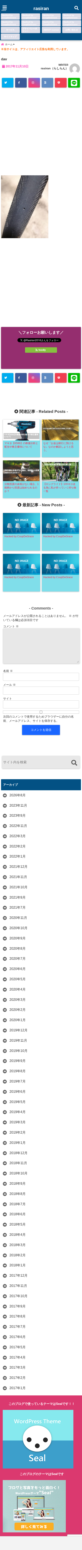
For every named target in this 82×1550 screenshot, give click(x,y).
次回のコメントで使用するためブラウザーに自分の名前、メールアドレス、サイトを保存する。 (38, 718)
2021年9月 (17, 897)
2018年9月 (17, 1183)
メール (9, 684)
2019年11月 (18, 1040)
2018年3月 (17, 1245)
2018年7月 (17, 1204)
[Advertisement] (41, 131)
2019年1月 (17, 1142)
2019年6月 (17, 1091)
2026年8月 (17, 795)
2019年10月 (18, 1051)
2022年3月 (17, 836)
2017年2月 (17, 1378)
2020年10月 (18, 928)
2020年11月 (18, 918)
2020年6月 (17, 969)
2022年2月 (17, 846)
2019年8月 (17, 1071)
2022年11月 (18, 826)
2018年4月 (17, 1234)
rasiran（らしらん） (54, 68)
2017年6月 (17, 1337)
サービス (10, 30)
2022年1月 (17, 856)
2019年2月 (17, 1132)
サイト (7, 698)
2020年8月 (17, 948)
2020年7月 (17, 958)
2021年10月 (18, 887)
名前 (8, 671)
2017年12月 (18, 1275)
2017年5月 (17, 1347)
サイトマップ (10, 36)
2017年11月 (18, 1286)
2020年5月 (17, 979)
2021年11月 (18, 877)
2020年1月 (17, 1020)
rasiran (41, 8)
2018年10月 (18, 1173)
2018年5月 (17, 1224)
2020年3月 (17, 999)
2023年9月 (17, 815)
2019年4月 (17, 1112)
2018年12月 (18, 1153)
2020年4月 (17, 989)
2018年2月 (17, 1255)
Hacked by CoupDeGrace (9, 16)
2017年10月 (18, 1296)
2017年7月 (17, 1326)
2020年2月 (17, 1009)
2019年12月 (18, 1030)
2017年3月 (17, 1367)
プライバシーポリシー (29, 29)
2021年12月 (18, 866)
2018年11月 (18, 1163)
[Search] (74, 762)
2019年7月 (17, 1081)
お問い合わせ (71, 30)
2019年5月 (17, 1102)
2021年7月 (17, 907)
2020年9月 (17, 938)
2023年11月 (18, 805)
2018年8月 (17, 1194)
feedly (42, 350)
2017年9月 (17, 1306)
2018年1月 (17, 1265)
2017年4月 (17, 1357)
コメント (11, 626)
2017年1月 (17, 1388)
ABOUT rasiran (51, 30)
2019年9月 (17, 1061)
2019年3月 (17, 1122)
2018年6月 (17, 1214)
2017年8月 (17, 1316)
